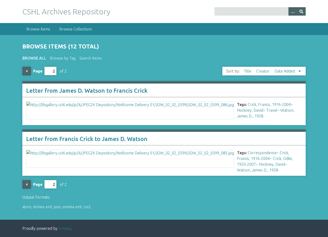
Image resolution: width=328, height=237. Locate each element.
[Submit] (301, 11)
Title (248, 71)
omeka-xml (72, 207)
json (57, 207)
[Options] (292, 11)
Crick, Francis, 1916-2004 (269, 104)
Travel (271, 110)
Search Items (90, 58)
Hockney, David (250, 110)
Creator (263, 71)
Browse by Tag (63, 58)
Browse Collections (75, 29)
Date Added (285, 71)
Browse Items (38, 29)
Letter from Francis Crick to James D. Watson (86, 139)
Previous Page (26, 71)
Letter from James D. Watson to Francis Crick (86, 90)
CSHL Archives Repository (66, 11)
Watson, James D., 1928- (258, 170)
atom (26, 207)
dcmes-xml (42, 207)
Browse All (34, 58)
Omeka (64, 228)
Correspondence (262, 153)
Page (38, 71)
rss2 (87, 207)
